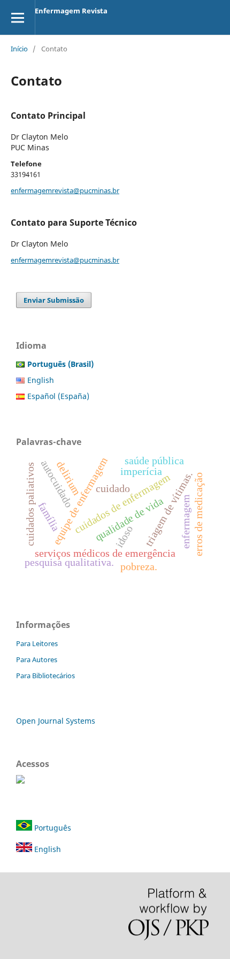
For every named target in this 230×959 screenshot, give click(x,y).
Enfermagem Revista (71, 11)
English (40, 380)
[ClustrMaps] (20, 781)
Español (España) (58, 396)
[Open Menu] (17, 17)
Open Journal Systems (55, 721)
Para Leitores (37, 643)
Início (19, 48)
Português (51, 828)
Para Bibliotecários (45, 675)
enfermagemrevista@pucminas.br (65, 190)
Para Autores (36, 659)
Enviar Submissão (54, 300)
